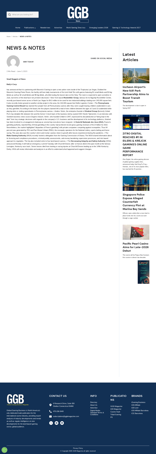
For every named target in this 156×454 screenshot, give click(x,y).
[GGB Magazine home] (78, 15)
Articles (15, 36)
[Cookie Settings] (4, 450)
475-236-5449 (58, 411)
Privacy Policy (78, 448)
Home (9, 36)
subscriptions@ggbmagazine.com (66, 416)
